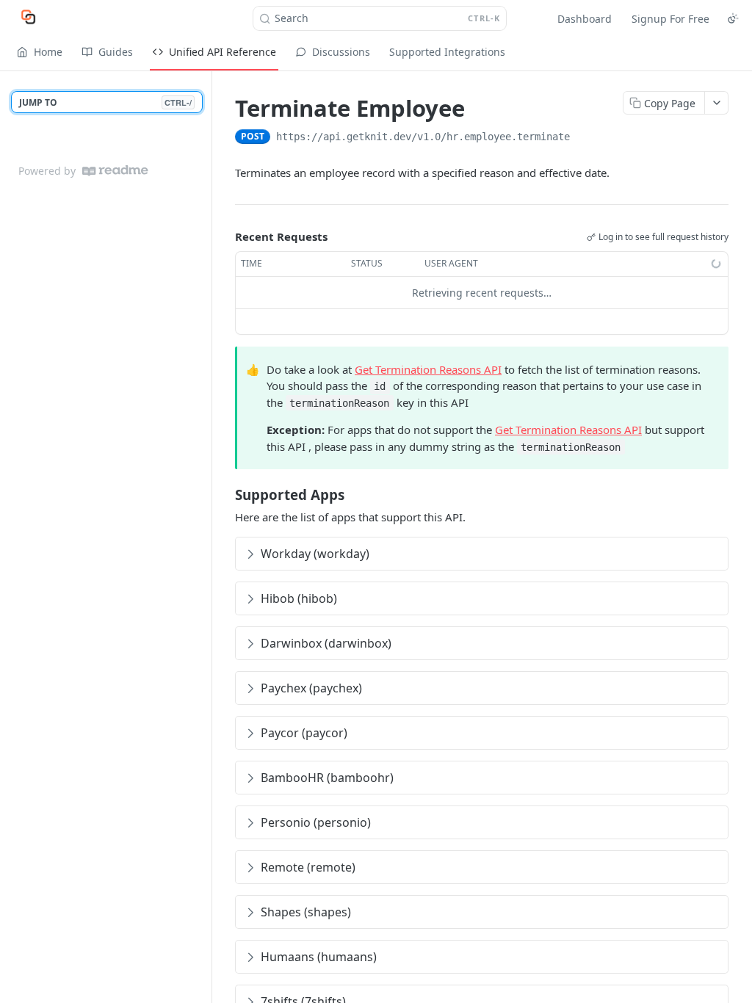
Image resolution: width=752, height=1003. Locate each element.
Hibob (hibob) (299, 598)
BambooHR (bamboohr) (327, 778)
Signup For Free (670, 19)
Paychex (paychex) (311, 688)
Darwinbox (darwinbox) (326, 643)
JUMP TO (105, 102)
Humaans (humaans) (319, 957)
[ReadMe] (115, 170)
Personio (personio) (316, 822)
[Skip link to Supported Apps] (225, 495)
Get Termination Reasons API (428, 369)
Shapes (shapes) (306, 912)
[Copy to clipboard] (584, 138)
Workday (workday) (315, 554)
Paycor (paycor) (304, 733)
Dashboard (584, 19)
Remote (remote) (308, 867)
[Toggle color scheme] (733, 18)
